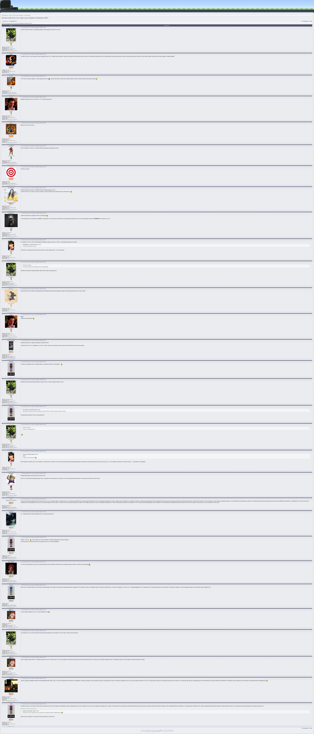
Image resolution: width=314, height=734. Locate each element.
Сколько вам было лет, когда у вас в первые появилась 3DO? (34, 213)
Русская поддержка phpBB (154, 731)
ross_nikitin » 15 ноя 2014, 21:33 (29, 409)
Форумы (10, 15)
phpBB (160, 730)
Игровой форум (27, 15)
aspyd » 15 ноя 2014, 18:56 (28, 454)
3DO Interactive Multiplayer (18, 15)
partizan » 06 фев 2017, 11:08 (29, 710)
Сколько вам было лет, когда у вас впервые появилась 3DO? (25, 18)
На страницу (304, 21)
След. (311, 21)
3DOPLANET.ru (5, 15)
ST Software (147, 731)
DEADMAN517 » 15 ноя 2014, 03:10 (30, 244)
